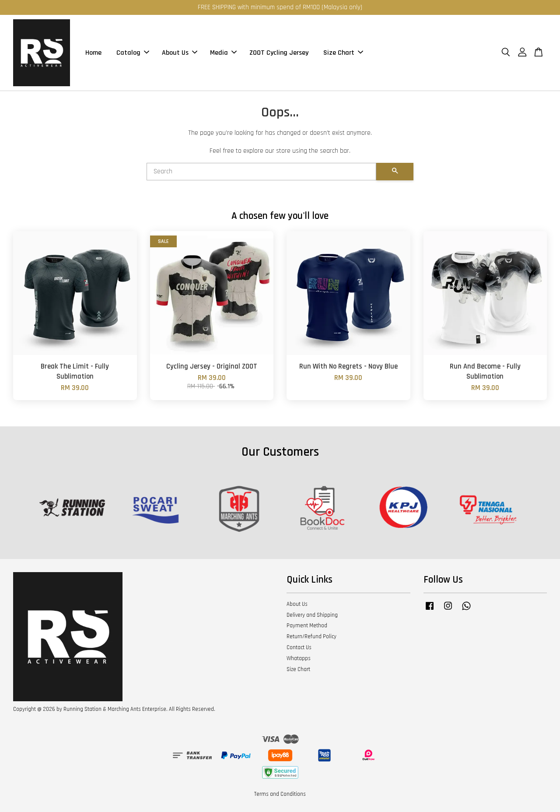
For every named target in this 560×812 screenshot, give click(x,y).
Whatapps (299, 658)
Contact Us (299, 647)
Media (219, 52)
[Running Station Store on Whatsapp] (466, 610)
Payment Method (307, 625)
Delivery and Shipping (312, 615)
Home (93, 52)
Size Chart (338, 52)
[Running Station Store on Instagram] (448, 610)
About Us (175, 52)
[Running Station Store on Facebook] (430, 610)
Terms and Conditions (280, 794)
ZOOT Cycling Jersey (278, 52)
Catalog (128, 52)
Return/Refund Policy (311, 636)
